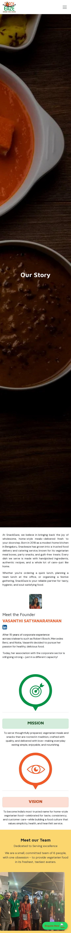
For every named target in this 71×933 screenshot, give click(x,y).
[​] (4, 628)
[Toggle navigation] (65, 7)
